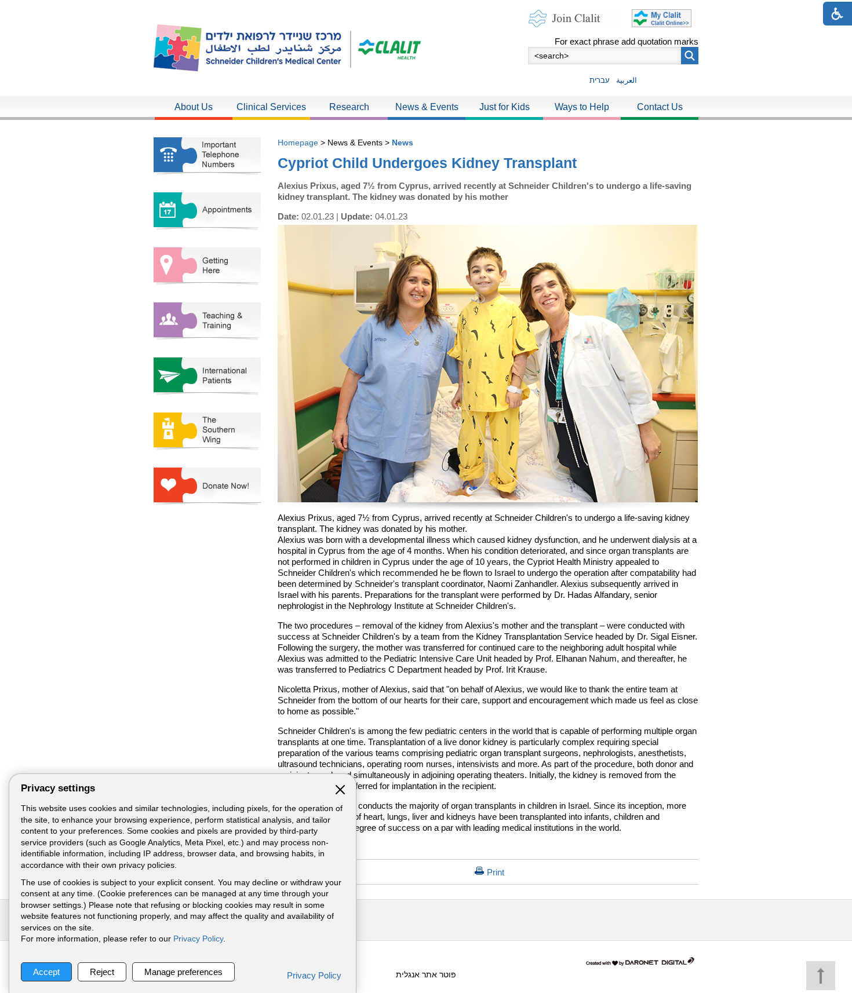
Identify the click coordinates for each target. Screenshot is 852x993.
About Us (193, 107)
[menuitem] (193, 108)
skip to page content (426, 11)
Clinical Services (271, 107)
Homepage (298, 142)
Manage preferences (183, 972)
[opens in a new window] (385, 47)
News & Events (426, 107)
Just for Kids (504, 107)
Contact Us (660, 107)
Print (495, 872)
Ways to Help (582, 107)
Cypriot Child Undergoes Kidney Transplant (427, 163)
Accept (46, 972)
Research (349, 107)
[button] (689, 55)
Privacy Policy (198, 938)
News (402, 142)
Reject (102, 972)
